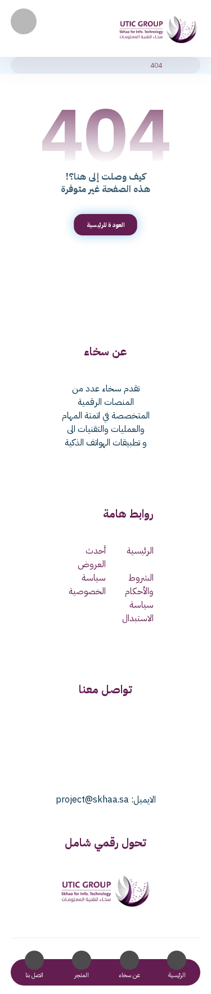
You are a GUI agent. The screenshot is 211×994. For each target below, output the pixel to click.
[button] (24, 21)
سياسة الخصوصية (87, 584)
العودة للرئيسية (106, 224)
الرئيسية (140, 551)
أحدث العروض (92, 557)
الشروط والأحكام (139, 584)
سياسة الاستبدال (138, 611)
